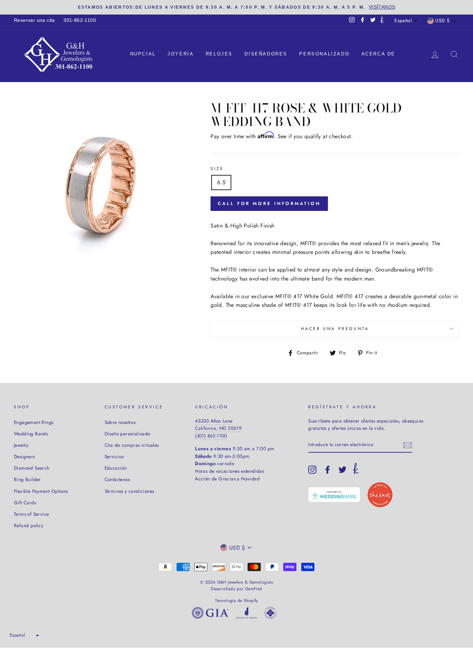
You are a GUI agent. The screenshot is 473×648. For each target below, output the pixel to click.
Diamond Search (32, 467)
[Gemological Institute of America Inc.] (210, 614)
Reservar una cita (34, 20)
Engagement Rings (33, 422)
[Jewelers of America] (246, 614)
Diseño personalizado (127, 433)
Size (217, 169)
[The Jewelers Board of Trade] (270, 614)
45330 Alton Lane (213, 420)
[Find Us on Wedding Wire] (334, 494)
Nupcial (143, 53)
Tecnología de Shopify (236, 600)
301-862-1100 (79, 20)
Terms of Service (31, 514)
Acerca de (378, 53)
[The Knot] (382, 20)
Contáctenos (117, 479)
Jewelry (21, 445)
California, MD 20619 (218, 428)
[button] (23, 635)
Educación (116, 467)
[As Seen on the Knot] (380, 495)
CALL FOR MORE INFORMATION (269, 203)
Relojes (219, 53)
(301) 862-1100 (211, 435)
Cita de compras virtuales (132, 445)
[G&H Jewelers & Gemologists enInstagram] (312, 469)
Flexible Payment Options (41, 491)
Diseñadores (265, 53)
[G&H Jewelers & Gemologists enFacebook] (327, 469)
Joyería (181, 53)
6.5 (221, 182)
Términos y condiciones (129, 491)
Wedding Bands (31, 433)
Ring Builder (27, 479)
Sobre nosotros (120, 422)
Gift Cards (25, 502)
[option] (236, 7)
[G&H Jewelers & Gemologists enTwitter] (342, 469)
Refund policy (28, 525)
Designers (24, 456)
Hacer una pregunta (335, 329)
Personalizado (324, 53)
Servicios (114, 456)
